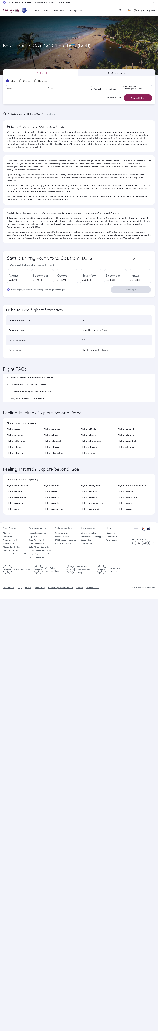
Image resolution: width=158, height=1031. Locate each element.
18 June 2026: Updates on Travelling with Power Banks (32, 2)
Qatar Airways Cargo (37, 547)
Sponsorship (8, 543)
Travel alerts (111, 540)
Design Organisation (37, 554)
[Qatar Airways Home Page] (12, 10)
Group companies (37, 528)
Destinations (16, 114)
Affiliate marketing (88, 533)
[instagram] (153, 543)
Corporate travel (62, 533)
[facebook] (134, 543)
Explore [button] (35, 10)
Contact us (110, 533)
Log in (141, 10)
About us (6, 533)
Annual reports (9, 550)
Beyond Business (62, 536)
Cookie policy (8, 588)
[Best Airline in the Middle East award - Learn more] (101, 569)
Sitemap (79, 588)
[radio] (18, 276)
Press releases (9, 540)
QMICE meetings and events (66, 540)
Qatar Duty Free (35, 543)
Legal (20, 588)
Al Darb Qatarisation (11, 547)
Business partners (89, 528)
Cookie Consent (92, 588)
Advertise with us (62, 543)
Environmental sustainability (15, 554)
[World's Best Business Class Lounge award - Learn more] (70, 569)
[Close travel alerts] (153, 2)
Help (108, 528)
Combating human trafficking (60, 588)
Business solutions (63, 528)
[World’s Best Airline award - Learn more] (7, 569)
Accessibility (40, 588)
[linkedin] (144, 543)
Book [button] (46, 10)
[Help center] (120, 11)
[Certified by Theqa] (143, 530)
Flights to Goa (33, 114)
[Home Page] (4, 113)
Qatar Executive (35, 540)
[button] (80, 377)
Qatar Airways (9, 528)
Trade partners (87, 543)
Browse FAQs (111, 536)
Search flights (131, 289)
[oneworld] (24, 10)
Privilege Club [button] (75, 10)
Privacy (28, 588)
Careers (6, 536)
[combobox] (107, 258)
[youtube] (148, 543)
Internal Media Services (38, 550)
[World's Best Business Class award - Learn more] (38, 569)
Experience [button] (59, 10)
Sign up (151, 10)
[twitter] (139, 543)
